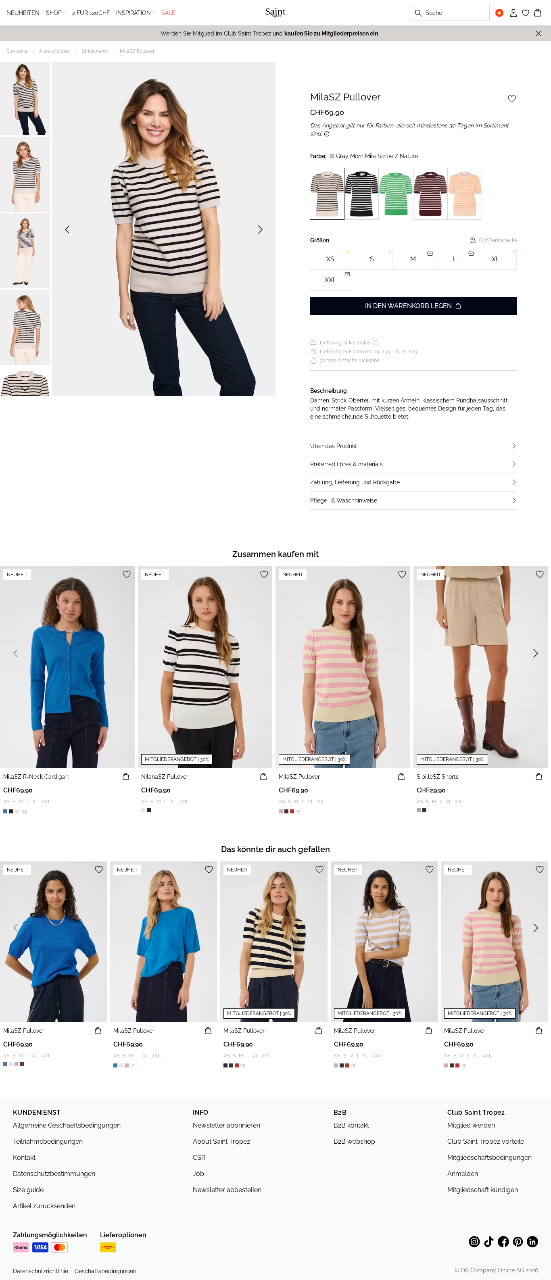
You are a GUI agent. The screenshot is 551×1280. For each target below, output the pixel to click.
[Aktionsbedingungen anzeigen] (327, 134)
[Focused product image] (164, 230)
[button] (413, 446)
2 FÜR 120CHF (91, 13)
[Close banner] (538, 33)
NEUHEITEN (23, 13)
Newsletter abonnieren (226, 1125)
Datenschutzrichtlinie (40, 1271)
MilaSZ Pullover (137, 51)
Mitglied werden (471, 1125)
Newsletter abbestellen (227, 1190)
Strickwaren (95, 51)
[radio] (330, 259)
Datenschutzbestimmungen (54, 1174)
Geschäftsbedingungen (105, 1271)
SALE (168, 13)
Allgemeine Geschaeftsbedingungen (67, 1125)
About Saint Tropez (221, 1141)
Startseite (17, 51)
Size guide (28, 1190)
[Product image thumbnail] (25, 97)
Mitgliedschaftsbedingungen (489, 1157)
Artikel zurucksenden (44, 1206)
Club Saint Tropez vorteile (485, 1141)
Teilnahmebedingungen (48, 1141)
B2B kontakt (351, 1125)
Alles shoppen (55, 51)
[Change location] (499, 12)
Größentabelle (498, 240)
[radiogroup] (413, 270)
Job (198, 1174)
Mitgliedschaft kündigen (482, 1190)
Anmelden (462, 1174)
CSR (199, 1157)
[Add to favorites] (512, 99)
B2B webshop (354, 1141)
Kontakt (24, 1157)
